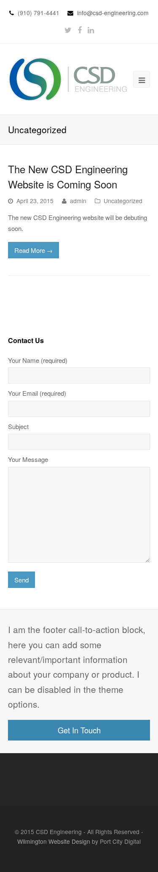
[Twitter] (68, 29)
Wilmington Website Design (53, 841)
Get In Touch (79, 729)
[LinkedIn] (91, 29)
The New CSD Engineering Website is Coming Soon (68, 176)
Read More (33, 250)
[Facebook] (80, 29)
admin (78, 200)
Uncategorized (123, 200)
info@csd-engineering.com (113, 12)
